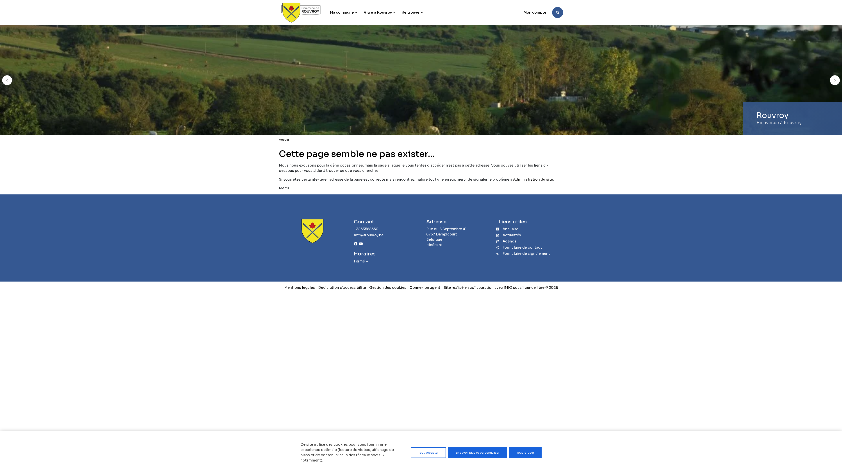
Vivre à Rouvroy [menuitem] (378, 12)
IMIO (508, 287)
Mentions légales (299, 287)
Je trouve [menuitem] (410, 12)
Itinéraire (434, 244)
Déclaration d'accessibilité (342, 287)
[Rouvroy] (301, 12)
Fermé (359, 261)
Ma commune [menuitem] (342, 12)
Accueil (284, 140)
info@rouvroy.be (369, 235)
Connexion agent (425, 287)
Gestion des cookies (387, 287)
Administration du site (533, 179)
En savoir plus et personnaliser (477, 452)
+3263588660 (366, 229)
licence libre (533, 287)
